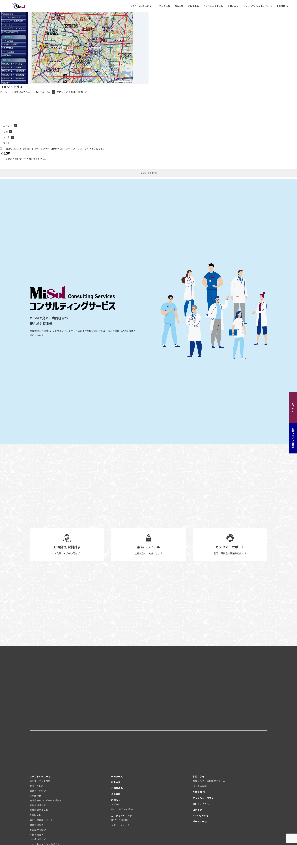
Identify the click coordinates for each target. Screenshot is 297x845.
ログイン (293, 407)
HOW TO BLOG (119, 820)
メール (8, 137)
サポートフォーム (120, 824)
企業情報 (280, 6)
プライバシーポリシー (204, 797)
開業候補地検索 (38, 805)
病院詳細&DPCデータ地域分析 (46, 800)
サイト (6, 142)
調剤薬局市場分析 (39, 810)
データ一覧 (164, 6)
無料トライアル (201, 803)
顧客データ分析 (38, 790)
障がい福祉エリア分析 (41, 819)
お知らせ (116, 799)
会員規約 (116, 794)
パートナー (198, 821)
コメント (9, 125)
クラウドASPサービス (140, 6)
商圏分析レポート (39, 785)
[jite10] (74, 83)
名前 (7, 131)
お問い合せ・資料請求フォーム (209, 780)
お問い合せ (233, 6)
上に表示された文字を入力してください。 (25, 158)
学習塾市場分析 (38, 829)
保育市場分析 (37, 824)
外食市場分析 (37, 834)
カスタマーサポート (213, 6)
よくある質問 (200, 785)
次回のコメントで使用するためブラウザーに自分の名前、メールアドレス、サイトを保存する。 (55, 148)
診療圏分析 (35, 795)
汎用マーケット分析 (40, 780)
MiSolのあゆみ (201, 815)
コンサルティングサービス (256, 6)
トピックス (117, 804)
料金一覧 (179, 6)
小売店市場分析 (38, 839)
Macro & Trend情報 (122, 809)
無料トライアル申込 (293, 438)
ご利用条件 (193, 6)
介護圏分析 (35, 815)
